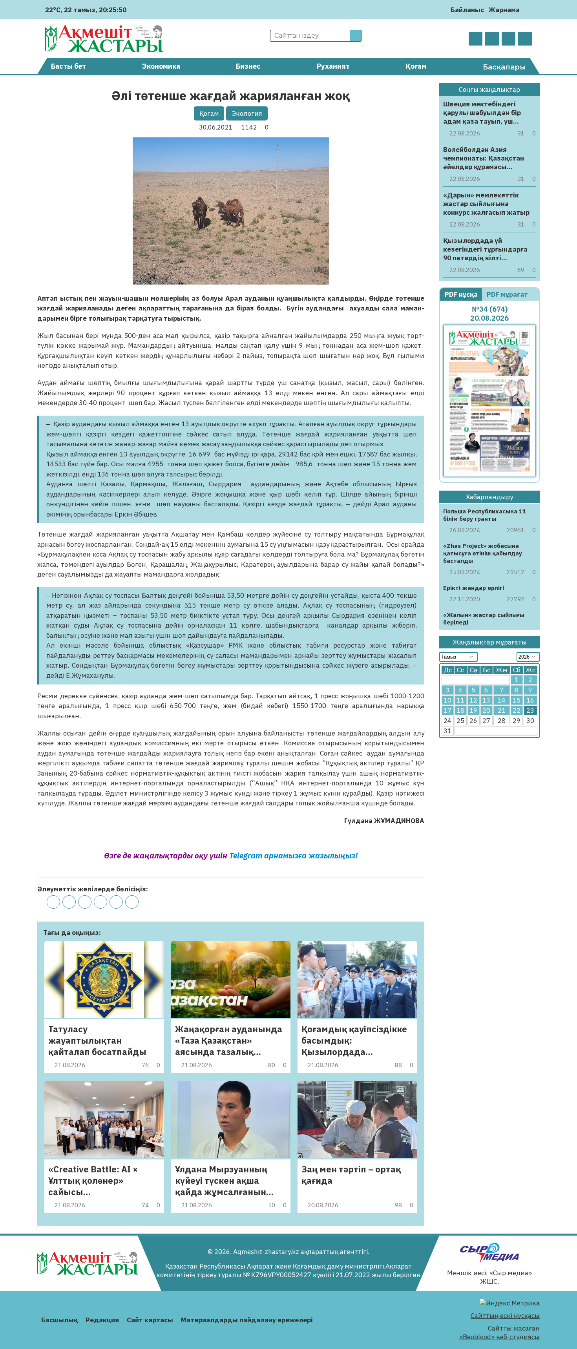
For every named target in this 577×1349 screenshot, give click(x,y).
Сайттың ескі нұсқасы (505, 1315)
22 (516, 710)
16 (530, 700)
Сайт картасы (150, 1320)
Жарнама (504, 9)
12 (473, 700)
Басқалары (504, 67)
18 (460, 710)
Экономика (161, 66)
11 (460, 700)
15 (516, 700)
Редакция (102, 1320)
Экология (247, 113)
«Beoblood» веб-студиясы (499, 1337)
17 (447, 710)
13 (486, 700)
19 (473, 710)
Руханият (333, 66)
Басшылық (59, 1320)
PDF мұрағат (508, 294)
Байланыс (467, 9)
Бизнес (248, 66)
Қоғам (416, 66)
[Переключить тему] (528, 9)
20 (486, 710)
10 (447, 700)
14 (502, 700)
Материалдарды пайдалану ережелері (247, 1320)
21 (502, 710)
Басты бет (68, 66)
